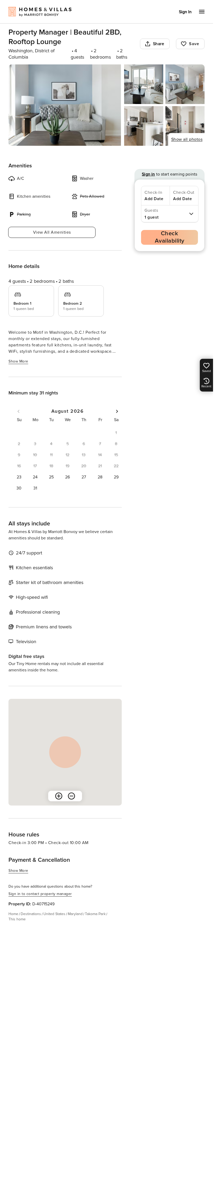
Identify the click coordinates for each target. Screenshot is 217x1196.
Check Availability (169, 237)
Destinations (31, 914)
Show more (18, 361)
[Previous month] (18, 411)
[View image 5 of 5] (185, 126)
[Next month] (117, 411)
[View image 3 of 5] (185, 84)
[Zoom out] (71, 796)
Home (13, 914)
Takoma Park (95, 914)
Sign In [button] (185, 12)
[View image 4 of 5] (143, 126)
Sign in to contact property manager (40, 894)
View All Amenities (52, 232)
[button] (19, 477)
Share (158, 43)
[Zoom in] (59, 796)
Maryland (75, 914)
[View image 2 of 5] (143, 84)
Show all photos (187, 139)
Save (194, 43)
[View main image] (64, 105)
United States (54, 914)
